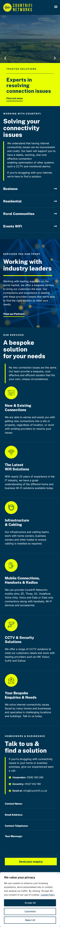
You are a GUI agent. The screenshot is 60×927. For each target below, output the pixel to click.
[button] (55, 6)
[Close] (58, 873)
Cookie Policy (48, 894)
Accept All (30, 902)
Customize (30, 911)
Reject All (30, 920)
